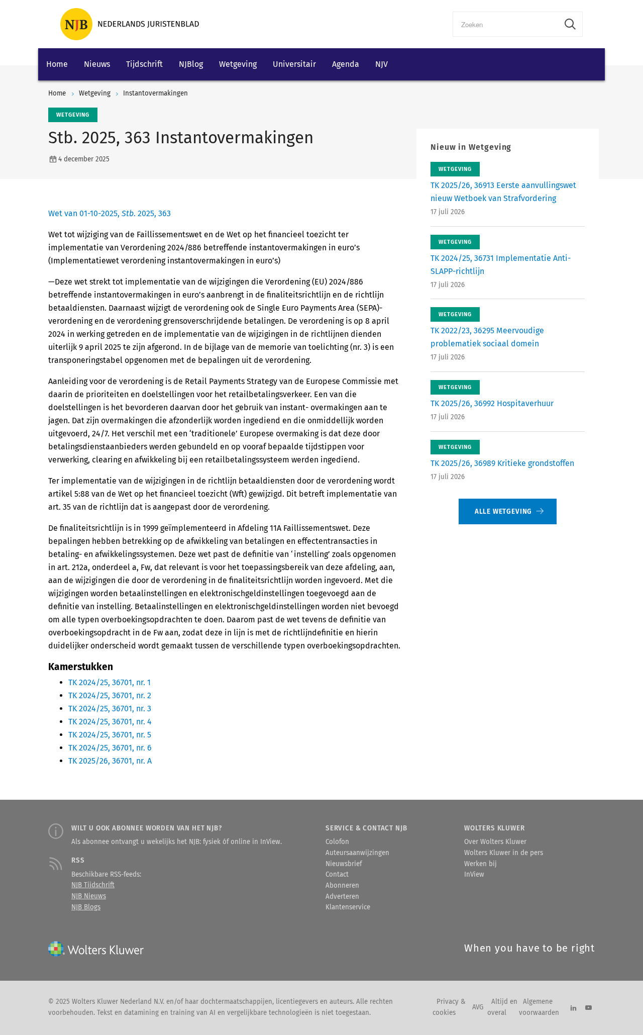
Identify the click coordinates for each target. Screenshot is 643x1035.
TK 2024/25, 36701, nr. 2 (109, 695)
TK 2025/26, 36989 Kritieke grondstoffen (502, 463)
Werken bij (480, 864)
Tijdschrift (144, 64)
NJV (381, 64)
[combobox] (505, 24)
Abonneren (342, 886)
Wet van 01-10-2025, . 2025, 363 (109, 213)
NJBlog (191, 64)
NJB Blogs (85, 907)
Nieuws (97, 64)
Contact (337, 875)
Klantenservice (348, 907)
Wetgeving (238, 64)
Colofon (337, 842)
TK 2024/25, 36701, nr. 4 (110, 721)
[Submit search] (570, 24)
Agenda (345, 64)
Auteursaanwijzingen (357, 853)
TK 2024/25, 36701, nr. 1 (109, 682)
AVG (477, 1007)
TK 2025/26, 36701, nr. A (110, 761)
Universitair (294, 64)
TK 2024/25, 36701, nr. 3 (109, 708)
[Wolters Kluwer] (129, 24)
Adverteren (342, 897)
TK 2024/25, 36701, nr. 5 (109, 734)
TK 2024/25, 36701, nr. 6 (110, 747)
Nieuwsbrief (344, 864)
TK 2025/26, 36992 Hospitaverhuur (492, 403)
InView (474, 875)
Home (57, 64)
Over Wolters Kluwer (495, 842)
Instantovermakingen (155, 93)
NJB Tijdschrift (93, 885)
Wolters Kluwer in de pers (503, 853)
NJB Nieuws (88, 896)
